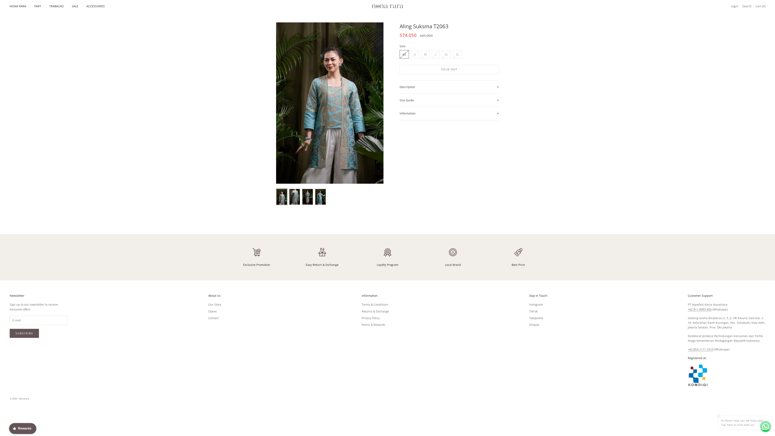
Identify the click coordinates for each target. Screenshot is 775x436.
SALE (75, 6)
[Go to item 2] (294, 197)
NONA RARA (18, 6)
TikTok (533, 311)
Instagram (536, 304)
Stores (212, 311)
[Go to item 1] (281, 197)
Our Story (214, 304)
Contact (213, 318)
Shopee (534, 325)
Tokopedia (536, 318)
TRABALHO (56, 6)
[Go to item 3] (307, 197)
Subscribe (24, 333)
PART (37, 6)
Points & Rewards (373, 325)
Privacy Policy (371, 318)
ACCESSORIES (95, 6)
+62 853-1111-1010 (700, 349)
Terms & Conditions (375, 304)
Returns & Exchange (375, 311)
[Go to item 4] (320, 197)
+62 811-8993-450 (700, 309)
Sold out (449, 69)
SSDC (761, 399)
